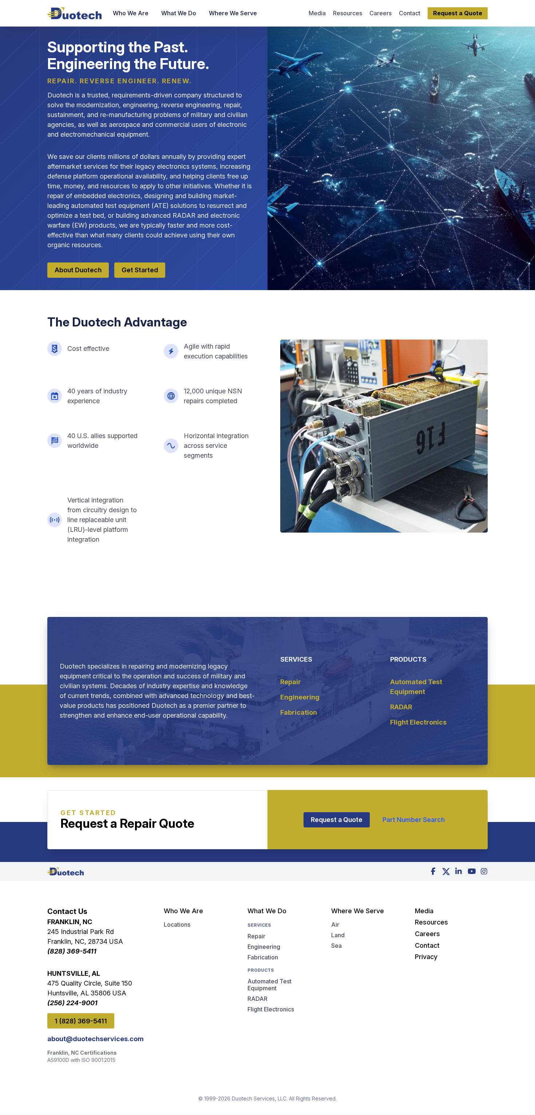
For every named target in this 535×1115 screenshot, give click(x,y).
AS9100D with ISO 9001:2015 (81, 1060)
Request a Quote (336, 819)
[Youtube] (471, 871)
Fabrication (298, 712)
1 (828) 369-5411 (81, 1021)
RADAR (401, 707)
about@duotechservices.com (93, 1039)
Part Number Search (414, 819)
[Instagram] (484, 871)
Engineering (300, 697)
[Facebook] (433, 871)
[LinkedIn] (458, 871)
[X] (445, 871)
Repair (290, 682)
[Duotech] (74, 13)
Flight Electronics (418, 722)
